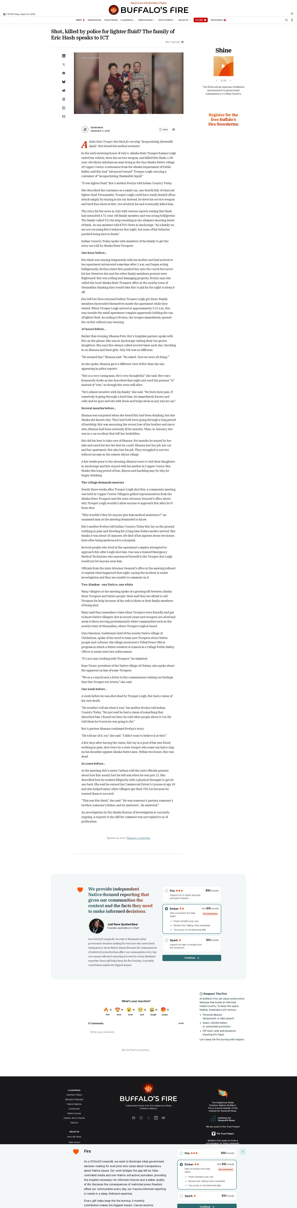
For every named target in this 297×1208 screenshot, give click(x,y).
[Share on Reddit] (64, 90)
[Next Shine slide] (230, 80)
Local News (127, 20)
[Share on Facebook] (64, 73)
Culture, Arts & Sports (74, 1118)
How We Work (74, 1136)
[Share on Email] (64, 116)
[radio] (191, 894)
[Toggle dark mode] (292, 13)
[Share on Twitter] (64, 64)
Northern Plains (74, 1094)
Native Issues (145, 20)
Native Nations (74, 1104)
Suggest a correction (138, 838)
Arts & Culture (165, 20)
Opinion (74, 1122)
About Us (183, 20)
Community (74, 1108)
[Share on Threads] (64, 99)
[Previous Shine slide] (216, 80)
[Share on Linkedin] (64, 56)
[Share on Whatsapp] (64, 108)
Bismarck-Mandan (74, 1099)
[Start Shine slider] (223, 66)
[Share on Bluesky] (64, 82)
